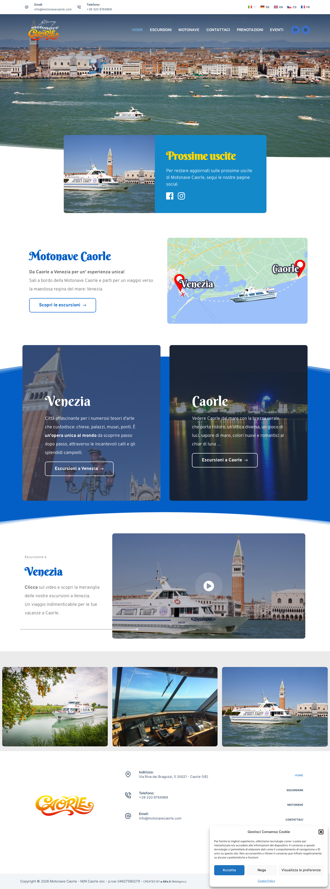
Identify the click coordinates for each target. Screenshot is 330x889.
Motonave (188, 29)
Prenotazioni (250, 29)
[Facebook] (295, 30)
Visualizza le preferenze (301, 870)
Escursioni (161, 29)
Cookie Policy (266, 880)
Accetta (229, 870)
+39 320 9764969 (99, 9)
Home (137, 29)
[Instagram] (305, 30)
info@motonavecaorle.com (53, 9)
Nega (261, 870)
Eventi (276, 29)
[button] (321, 832)
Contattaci (218, 29)
